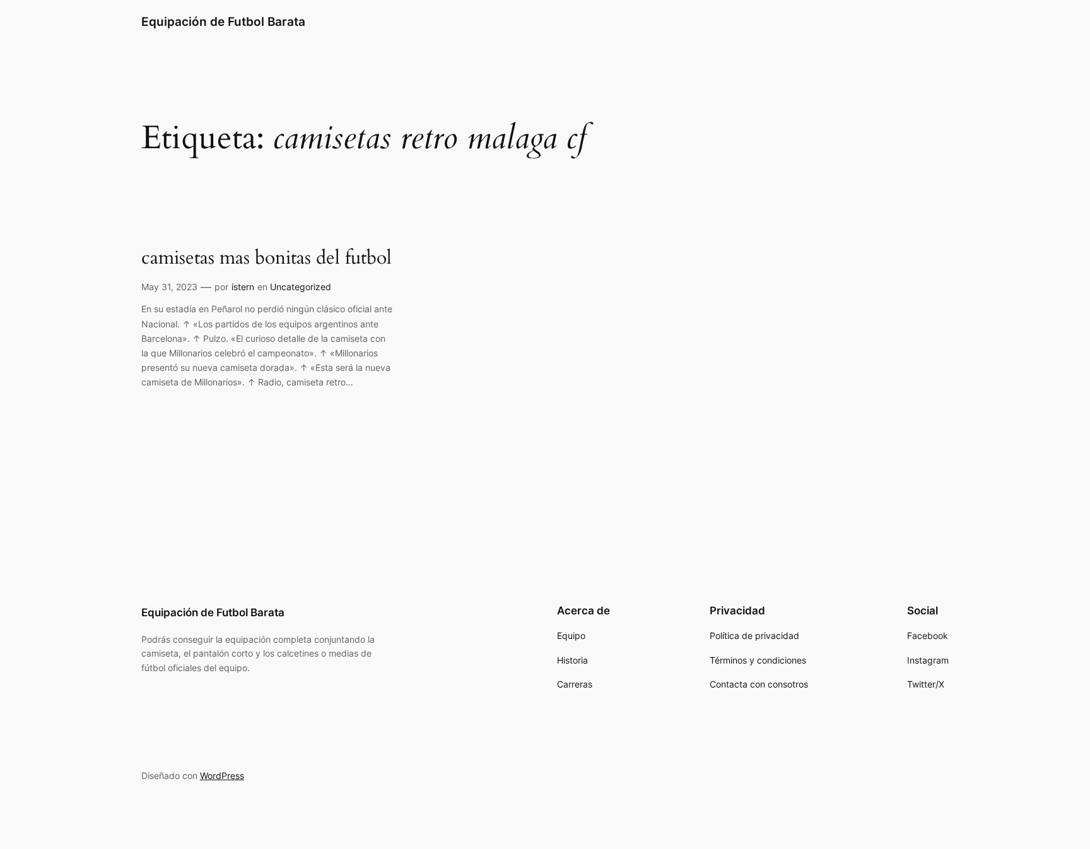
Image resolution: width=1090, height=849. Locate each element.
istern (242, 286)
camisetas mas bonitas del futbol (266, 258)
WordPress (222, 775)
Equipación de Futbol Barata (223, 21)
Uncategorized (300, 286)
